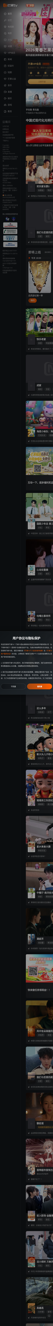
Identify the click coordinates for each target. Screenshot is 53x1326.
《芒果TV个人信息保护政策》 (33, 651)
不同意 (13, 686)
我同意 (39, 686)
